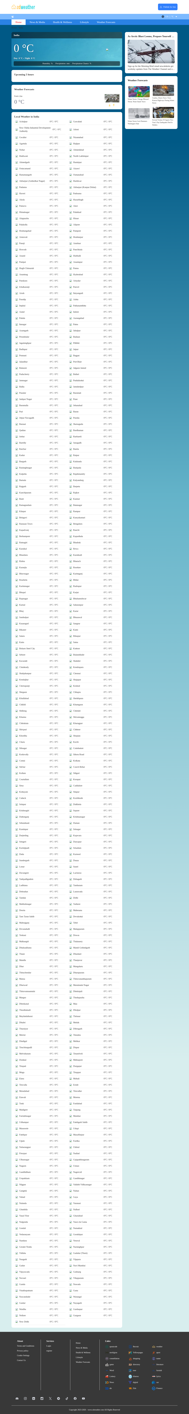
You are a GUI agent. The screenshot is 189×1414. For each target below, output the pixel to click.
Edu (134, 1388)
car (157, 1382)
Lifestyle (84, 22)
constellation (114, 1358)
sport (158, 1353)
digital (135, 1382)
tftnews (136, 1376)
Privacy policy (22, 1351)
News (112, 1382)
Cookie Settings (23, 1355)
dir (111, 1388)
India (21, 27)
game (112, 1364)
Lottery (112, 1376)
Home (18, 22)
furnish (159, 1370)
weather (159, 1347)
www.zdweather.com (96, 1410)
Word (112, 1370)
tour (134, 1370)
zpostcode (113, 1347)
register (49, 1351)
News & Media (37, 22)
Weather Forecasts (106, 22)
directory (136, 1364)
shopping (136, 1358)
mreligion (113, 1353)
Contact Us (21, 1360)
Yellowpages (138, 1353)
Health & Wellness (62, 22)
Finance (159, 1388)
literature (159, 1364)
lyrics (158, 1376)
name (158, 1358)
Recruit (136, 1347)
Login (48, 1346)
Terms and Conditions (25, 1346)
